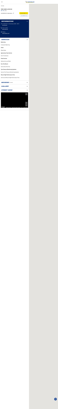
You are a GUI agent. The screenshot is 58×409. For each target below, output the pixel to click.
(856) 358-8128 (5, 29)
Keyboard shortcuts (8, 107)
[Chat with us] (55, 399)
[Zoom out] (26, 105)
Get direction (4, 25)
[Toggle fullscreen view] (26, 94)
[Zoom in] (26, 103)
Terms (22, 107)
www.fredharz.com (5, 33)
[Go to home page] (30, 2)
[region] (14, 100)
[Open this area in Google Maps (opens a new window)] (3, 107)
